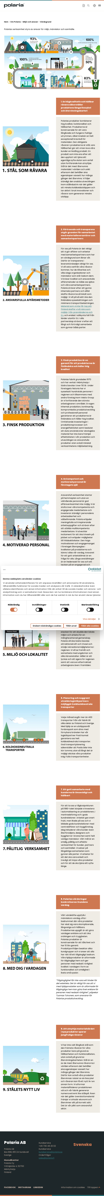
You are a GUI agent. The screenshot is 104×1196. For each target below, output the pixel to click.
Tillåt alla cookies (90, 625)
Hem (6, 22)
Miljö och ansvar (30, 22)
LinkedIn (38, 1187)
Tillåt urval (71, 625)
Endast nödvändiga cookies (47, 625)
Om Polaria (15, 22)
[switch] (39, 610)
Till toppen (92, 1187)
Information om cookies (73, 1187)
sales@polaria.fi (46, 1158)
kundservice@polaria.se (50, 1152)
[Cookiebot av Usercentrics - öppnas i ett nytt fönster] (90, 570)
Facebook (10, 1187)
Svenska (82, 1144)
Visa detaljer (89, 619)
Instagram (24, 1187)
